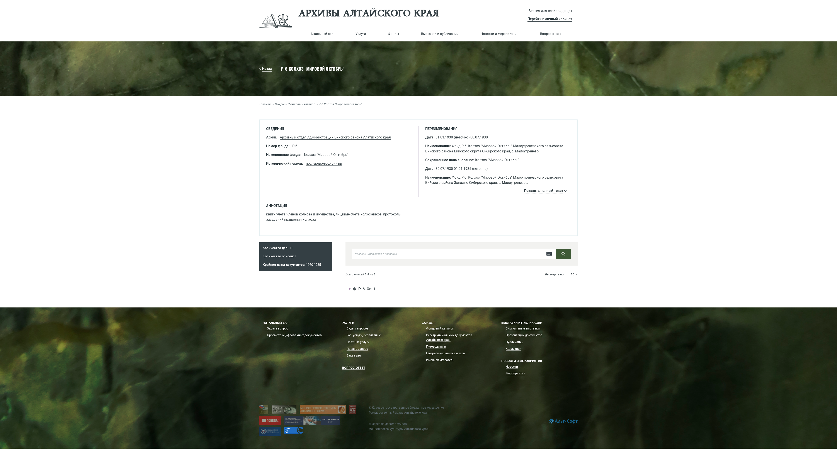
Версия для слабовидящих (550, 11)
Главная (265, 104)
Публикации (514, 342)
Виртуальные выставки (523, 328)
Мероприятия (515, 373)
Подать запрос (357, 348)
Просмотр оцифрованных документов (294, 335)
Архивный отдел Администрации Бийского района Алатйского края (335, 137)
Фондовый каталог (440, 328)
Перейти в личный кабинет (549, 19)
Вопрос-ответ (550, 34)
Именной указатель (440, 360)
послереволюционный (324, 163)
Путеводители (436, 346)
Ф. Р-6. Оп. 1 (364, 289)
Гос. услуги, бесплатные (364, 335)
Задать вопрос (277, 328)
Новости (512, 366)
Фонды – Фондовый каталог (295, 104)
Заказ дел (354, 355)
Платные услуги (358, 342)
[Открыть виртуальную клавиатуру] (549, 254)
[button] (322, 33)
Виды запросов (358, 328)
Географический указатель (445, 353)
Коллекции (513, 348)
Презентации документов (524, 335)
